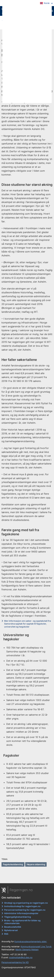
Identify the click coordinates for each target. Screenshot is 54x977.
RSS (6, 934)
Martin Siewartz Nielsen (27, 949)
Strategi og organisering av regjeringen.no (26, 903)
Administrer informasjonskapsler (21, 913)
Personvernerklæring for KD (15, 962)
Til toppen (27, 878)
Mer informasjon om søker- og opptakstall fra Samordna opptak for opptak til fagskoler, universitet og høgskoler (27, 624)
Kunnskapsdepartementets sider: (30, 941)
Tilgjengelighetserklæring (17, 917)
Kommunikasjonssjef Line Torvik (36, 946)
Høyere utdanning (36, 864)
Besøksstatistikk (12, 927)
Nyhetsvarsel (11, 930)
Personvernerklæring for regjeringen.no (24, 910)
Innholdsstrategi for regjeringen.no (22, 906)
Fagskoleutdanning (13, 864)
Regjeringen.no (21, 890)
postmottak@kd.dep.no (20, 957)
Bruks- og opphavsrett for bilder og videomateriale (22, 922)
